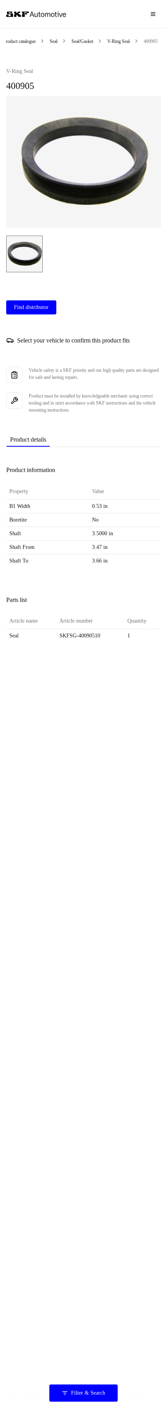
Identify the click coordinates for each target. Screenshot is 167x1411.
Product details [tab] (28, 439)
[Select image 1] (24, 254)
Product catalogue (19, 41)
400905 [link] (151, 41)
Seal (53, 41)
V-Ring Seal (118, 41)
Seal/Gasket (82, 41)
